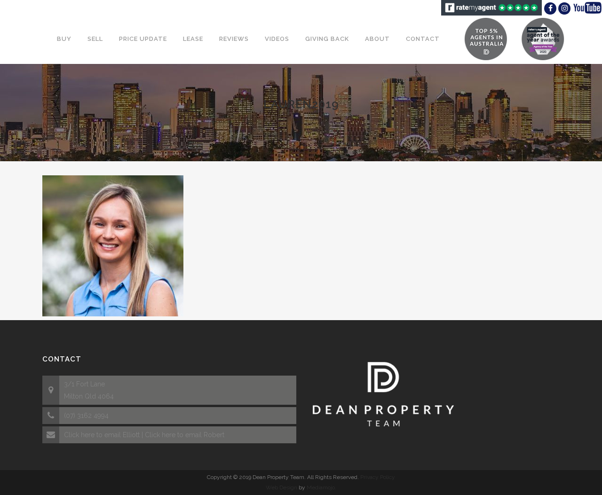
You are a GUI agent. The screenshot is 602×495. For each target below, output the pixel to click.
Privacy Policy (377, 477)
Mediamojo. (321, 487)
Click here (79, 435)
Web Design (281, 487)
